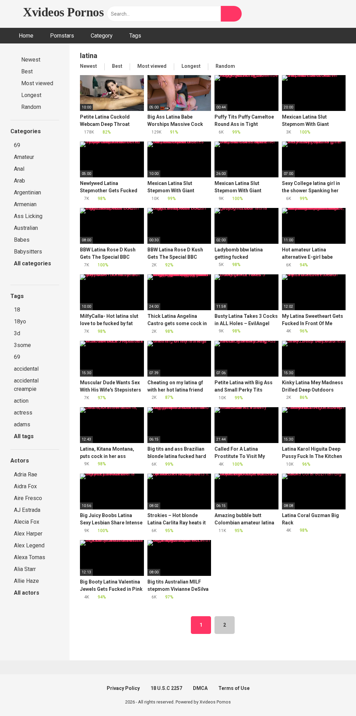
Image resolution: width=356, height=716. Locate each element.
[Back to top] (333, 695)
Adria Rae (25, 474)
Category (102, 35)
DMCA (200, 688)
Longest (30, 95)
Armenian (25, 204)
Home (26, 35)
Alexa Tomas (29, 557)
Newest (30, 59)
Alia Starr (25, 569)
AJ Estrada (27, 510)
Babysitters (28, 251)
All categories (32, 263)
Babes (22, 239)
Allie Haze (26, 581)
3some (22, 345)
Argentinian (27, 192)
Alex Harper (28, 533)
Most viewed (36, 83)
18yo (20, 321)
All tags (24, 436)
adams (22, 424)
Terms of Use (234, 688)
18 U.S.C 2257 (166, 688)
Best (26, 71)
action (21, 400)
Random (30, 107)
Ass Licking (28, 216)
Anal (19, 169)
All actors (27, 592)
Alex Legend (29, 545)
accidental (26, 368)
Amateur (24, 157)
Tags (135, 35)
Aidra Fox (25, 486)
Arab (19, 180)
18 (17, 309)
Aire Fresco (28, 498)
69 (17, 145)
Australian (26, 228)
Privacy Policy (123, 688)
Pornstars (62, 35)
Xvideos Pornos (62, 12)
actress (23, 412)
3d (17, 333)
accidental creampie (26, 384)
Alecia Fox (26, 521)
